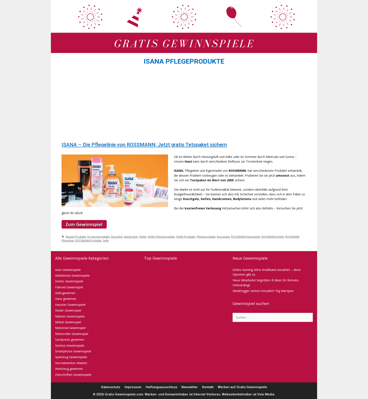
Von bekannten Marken (71, 363)
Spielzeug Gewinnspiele (71, 357)
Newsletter (189, 387)
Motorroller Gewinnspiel (71, 334)
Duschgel (116, 236)
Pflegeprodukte (206, 236)
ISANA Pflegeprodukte (161, 236)
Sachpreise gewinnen (69, 340)
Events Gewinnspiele (69, 281)
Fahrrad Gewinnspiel (69, 287)
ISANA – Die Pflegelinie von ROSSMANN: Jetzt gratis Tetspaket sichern (144, 145)
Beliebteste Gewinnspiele (72, 275)
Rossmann (223, 236)
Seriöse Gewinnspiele (69, 345)
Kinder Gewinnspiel (68, 310)
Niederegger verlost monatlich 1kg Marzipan (263, 291)
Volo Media (265, 394)
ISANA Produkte (185, 236)
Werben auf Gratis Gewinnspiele (242, 387)
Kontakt (208, 387)
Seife (106, 240)
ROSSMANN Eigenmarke (245, 236)
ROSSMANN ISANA (273, 236)
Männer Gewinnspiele (70, 316)
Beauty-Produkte (76, 236)
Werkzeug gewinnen (69, 369)
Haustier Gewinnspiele (70, 305)
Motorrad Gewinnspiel (70, 328)
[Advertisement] (184, 104)
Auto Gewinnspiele (68, 270)
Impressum (133, 387)
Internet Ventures (207, 394)
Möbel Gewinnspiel (68, 322)
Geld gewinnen (65, 293)
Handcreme (131, 236)
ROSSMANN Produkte (88, 240)
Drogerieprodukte (98, 236)
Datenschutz (110, 387)
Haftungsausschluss (161, 387)
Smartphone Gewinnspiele (73, 351)
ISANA (143, 236)
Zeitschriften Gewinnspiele (73, 375)
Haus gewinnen (65, 299)
